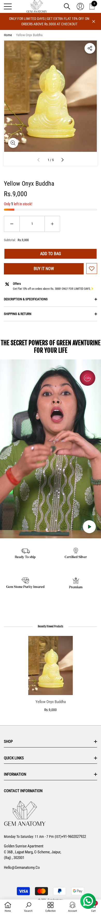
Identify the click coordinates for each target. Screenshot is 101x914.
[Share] (90, 48)
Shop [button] (8, 741)
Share (90, 48)
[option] (50, 674)
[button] (67, 6)
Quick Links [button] (14, 758)
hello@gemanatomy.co (22, 867)
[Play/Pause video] (89, 526)
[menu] (8, 6)
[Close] (93, 21)
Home (8, 35)
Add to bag (50, 253)
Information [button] (15, 774)
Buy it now (44, 268)
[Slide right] (62, 160)
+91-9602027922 (73, 836)
